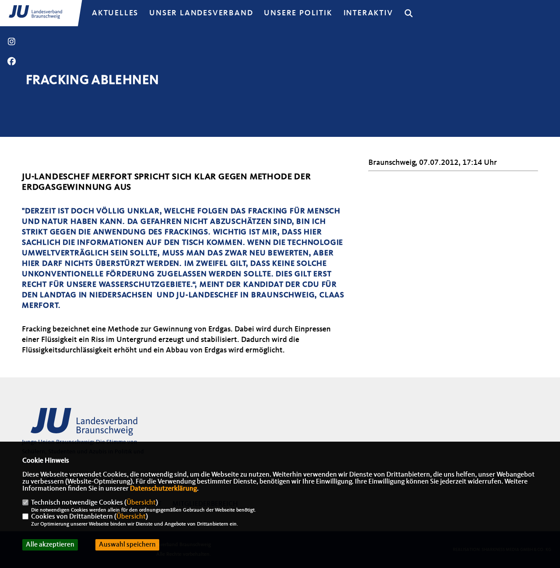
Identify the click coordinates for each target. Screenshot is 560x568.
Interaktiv (368, 13)
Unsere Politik (298, 13)
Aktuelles (115, 13)
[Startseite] (90, 425)
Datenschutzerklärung (163, 488)
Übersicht (141, 502)
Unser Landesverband (201, 13)
